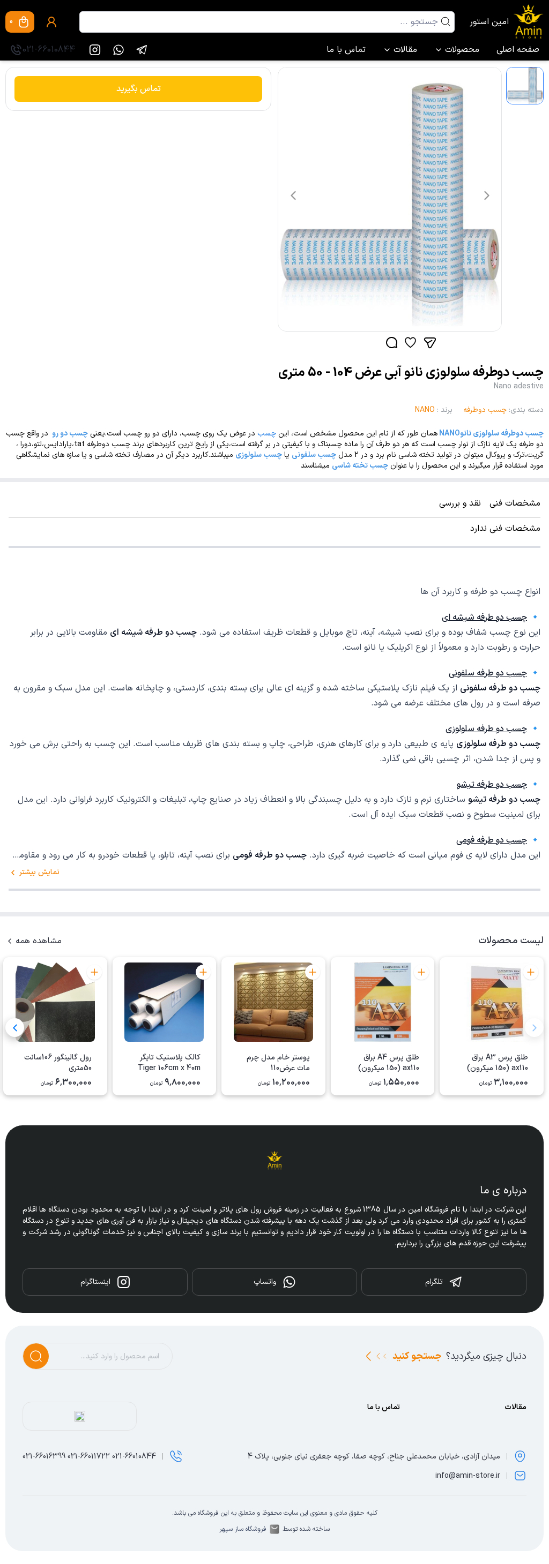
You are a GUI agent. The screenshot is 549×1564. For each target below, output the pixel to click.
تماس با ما (346, 49)
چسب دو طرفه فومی (491, 840)
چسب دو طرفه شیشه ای (484, 617)
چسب (266, 433)
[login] (51, 22)
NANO (425, 410)
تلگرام (434, 1282)
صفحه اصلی (517, 49)
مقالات (405, 49)
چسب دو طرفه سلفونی (488, 673)
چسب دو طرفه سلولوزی (486, 729)
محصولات (462, 49)
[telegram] (142, 50)
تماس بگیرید (138, 88)
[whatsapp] (118, 50)
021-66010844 (49, 49)
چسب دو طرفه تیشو (492, 784)
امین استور (489, 22)
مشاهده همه (39, 941)
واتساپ (265, 1282)
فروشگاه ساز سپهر (242, 1529)
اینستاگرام (95, 1282)
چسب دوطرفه (485, 410)
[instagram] (95, 50)
